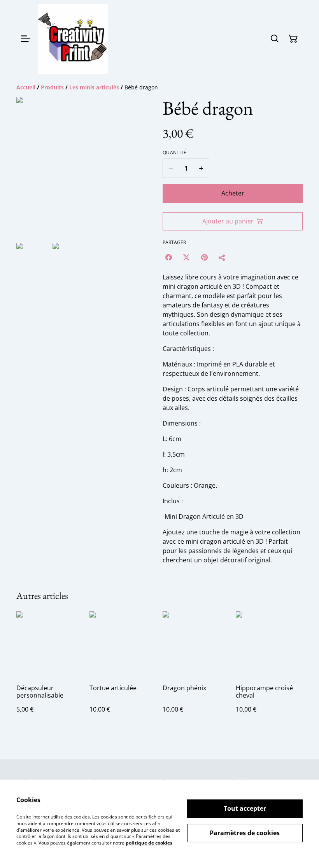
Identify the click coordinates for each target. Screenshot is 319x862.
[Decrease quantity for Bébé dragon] (171, 168)
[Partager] (222, 257)
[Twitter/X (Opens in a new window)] (186, 257)
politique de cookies (149, 842)
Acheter (232, 193)
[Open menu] (25, 38)
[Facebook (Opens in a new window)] (168, 257)
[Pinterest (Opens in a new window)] (204, 257)
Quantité (174, 152)
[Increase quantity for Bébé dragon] (201, 168)
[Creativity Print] (73, 39)
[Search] (274, 38)
